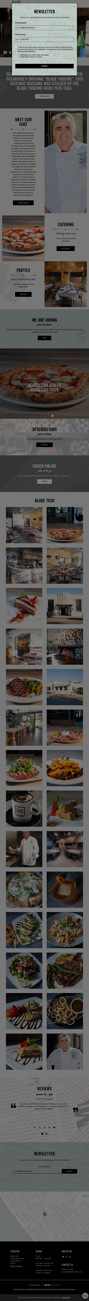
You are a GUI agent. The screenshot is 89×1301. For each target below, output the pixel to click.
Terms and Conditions (26, 51)
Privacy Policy (67, 49)
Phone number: (20, 34)
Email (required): (21, 23)
